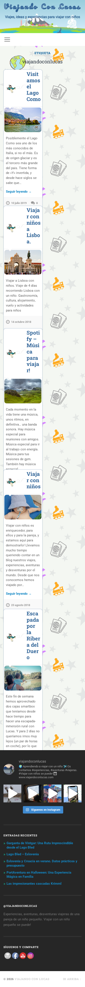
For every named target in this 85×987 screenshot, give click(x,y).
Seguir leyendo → (19, 192)
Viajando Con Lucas (42, 6)
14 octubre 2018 (21, 321)
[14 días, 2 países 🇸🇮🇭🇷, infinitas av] (73, 793)
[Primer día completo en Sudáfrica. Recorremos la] (52, 793)
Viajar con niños (34, 480)
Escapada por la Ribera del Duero (33, 635)
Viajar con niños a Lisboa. (34, 226)
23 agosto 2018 (20, 605)
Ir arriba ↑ (72, 979)
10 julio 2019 (19, 203)
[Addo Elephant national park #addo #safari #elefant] (32, 793)
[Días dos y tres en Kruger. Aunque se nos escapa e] (12, 793)
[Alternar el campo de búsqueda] (78, 39)
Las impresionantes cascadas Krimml (34, 884)
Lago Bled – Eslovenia (23, 854)
